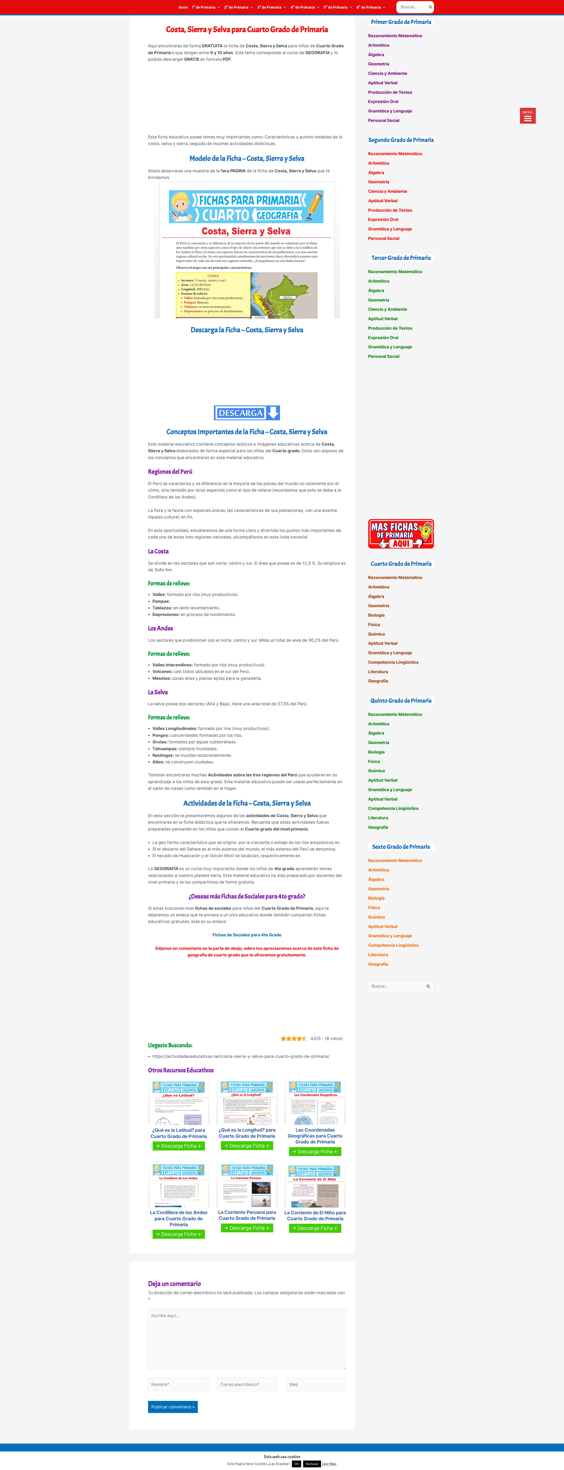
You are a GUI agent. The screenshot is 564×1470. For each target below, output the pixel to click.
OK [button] (297, 1464)
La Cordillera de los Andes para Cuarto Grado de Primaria (179, 1218)
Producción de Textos (390, 92)
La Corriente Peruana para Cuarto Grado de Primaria (247, 1215)
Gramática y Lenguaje (390, 111)
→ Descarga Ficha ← (178, 1146)
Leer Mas (329, 1464)
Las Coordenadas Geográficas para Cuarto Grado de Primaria (315, 1136)
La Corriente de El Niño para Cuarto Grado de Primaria (315, 1215)
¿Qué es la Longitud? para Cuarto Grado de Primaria (247, 1133)
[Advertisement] (247, 100)
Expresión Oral (383, 101)
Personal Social (383, 120)
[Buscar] (431, 7)
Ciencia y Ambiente (387, 73)
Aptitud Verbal (382, 82)
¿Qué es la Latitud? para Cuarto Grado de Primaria (178, 1133)
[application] (217, 7)
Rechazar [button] (312, 1464)
